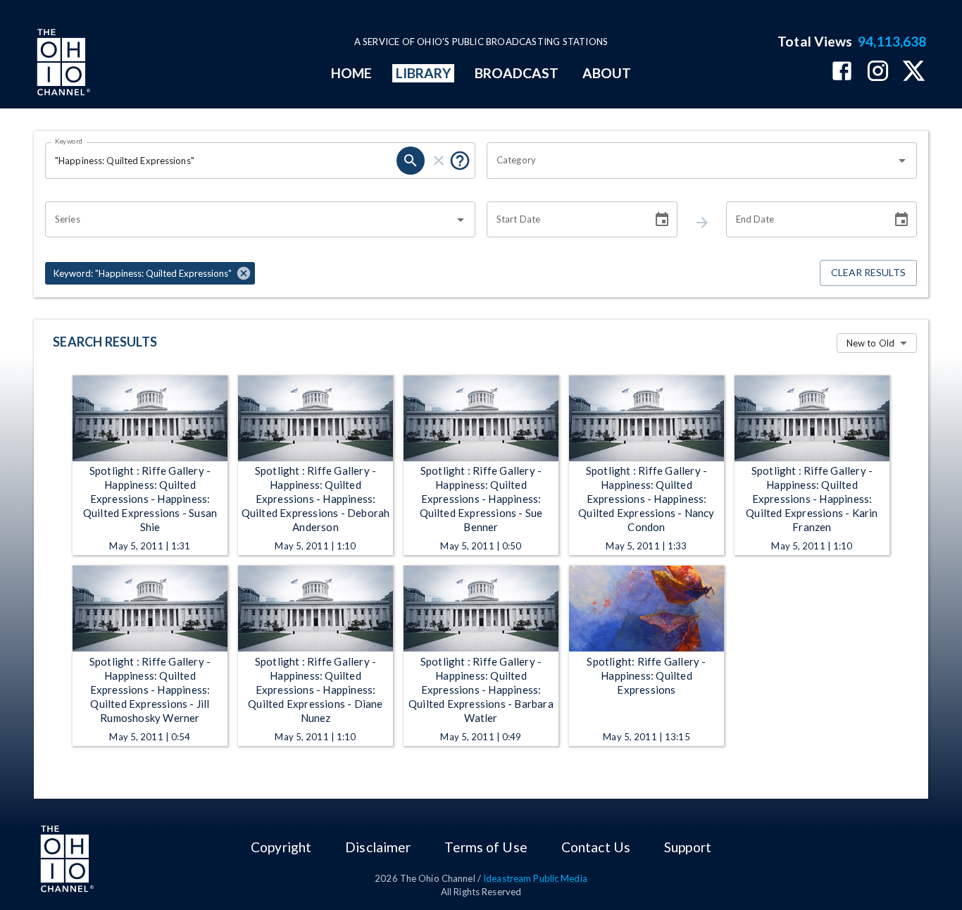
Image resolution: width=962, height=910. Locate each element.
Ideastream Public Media (535, 878)
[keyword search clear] (439, 161)
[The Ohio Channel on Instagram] (878, 72)
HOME (351, 73)
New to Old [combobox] (870, 343)
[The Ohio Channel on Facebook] (842, 72)
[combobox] (691, 161)
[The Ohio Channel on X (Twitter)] (913, 72)
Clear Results (868, 272)
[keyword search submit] (410, 161)
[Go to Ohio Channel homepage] (62, 64)
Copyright (281, 847)
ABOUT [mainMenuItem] (606, 73)
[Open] (902, 160)
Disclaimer (378, 847)
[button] (150, 273)
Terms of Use (485, 847)
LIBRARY (423, 73)
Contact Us (595, 847)
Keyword (69, 141)
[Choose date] (662, 220)
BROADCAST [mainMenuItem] (517, 73)
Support (687, 847)
